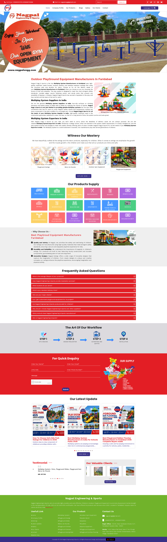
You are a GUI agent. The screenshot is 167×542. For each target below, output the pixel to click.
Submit (65, 389)
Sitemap (34, 521)
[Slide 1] (78, 70)
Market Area (35, 535)
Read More (49, 507)
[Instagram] (154, 2)
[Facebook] (147, 2)
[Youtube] (161, 2)
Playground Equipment (123, 169)
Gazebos (83, 521)
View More (82, 454)
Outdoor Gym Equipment (97, 167)
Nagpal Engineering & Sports (83, 498)
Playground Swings (43, 167)
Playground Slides (64, 521)
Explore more (82, 176)
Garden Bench (85, 518)
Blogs (81, 8)
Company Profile (58, 8)
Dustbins (83, 524)
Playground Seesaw (65, 529)
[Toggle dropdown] (75, 8)
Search (122, 2)
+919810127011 (17, 2)
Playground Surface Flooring (89, 532)
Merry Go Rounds (70, 167)
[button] (74, 450)
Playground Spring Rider (66, 532)
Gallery (87, 8)
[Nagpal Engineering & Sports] (7, 7)
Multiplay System (64, 515)
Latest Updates (36, 524)
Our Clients (96, 8)
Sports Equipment (86, 526)
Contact (105, 8)
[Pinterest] (158, 2)
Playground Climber (65, 526)
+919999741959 (28, 2)
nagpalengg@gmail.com (68, 2)
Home (48, 8)
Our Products (70, 8)
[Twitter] (151, 2)
